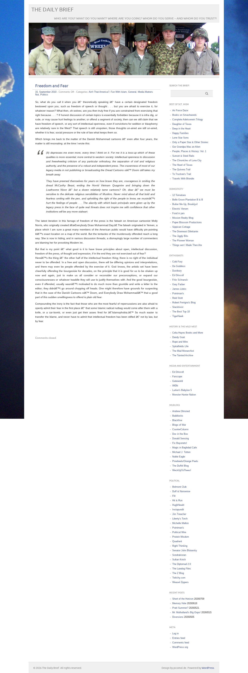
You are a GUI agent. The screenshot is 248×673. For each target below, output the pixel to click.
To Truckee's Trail (181, 174)
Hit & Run (177, 500)
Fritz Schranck (180, 279)
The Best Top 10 (181, 311)
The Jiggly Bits (180, 236)
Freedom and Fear (51, 86)
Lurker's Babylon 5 (182, 390)
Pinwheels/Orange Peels (185, 461)
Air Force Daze (180, 110)
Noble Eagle (178, 456)
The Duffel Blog (180, 465)
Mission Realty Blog (182, 217)
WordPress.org (180, 647)
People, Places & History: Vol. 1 (189, 151)
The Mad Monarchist (183, 350)
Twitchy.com (178, 577)
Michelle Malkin (180, 523)
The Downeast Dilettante (185, 231)
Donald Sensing (180, 438)
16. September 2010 (45, 92)
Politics (44, 94)
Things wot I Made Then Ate (187, 245)
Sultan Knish (179, 559)
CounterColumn (180, 429)
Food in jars (178, 213)
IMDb (175, 385)
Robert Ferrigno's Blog (184, 302)
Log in (175, 633)
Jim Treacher (179, 514)
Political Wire (179, 532)
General (132, 92)
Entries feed (178, 638)
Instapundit (178, 509)
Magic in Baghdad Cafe (184, 447)
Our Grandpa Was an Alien (186, 146)
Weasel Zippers (180, 582)
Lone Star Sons (180, 137)
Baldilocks (177, 415)
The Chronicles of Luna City (187, 160)
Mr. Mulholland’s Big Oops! (186, 612)
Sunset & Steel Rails (183, 155)
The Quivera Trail (181, 169)
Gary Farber (178, 284)
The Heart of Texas (182, 165)
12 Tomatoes (179, 195)
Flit (174, 496)
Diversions (177, 617)
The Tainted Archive (182, 355)
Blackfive (177, 420)
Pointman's (178, 293)
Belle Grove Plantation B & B (187, 199)
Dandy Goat (178, 337)
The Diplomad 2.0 (181, 564)
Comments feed (180, 642)
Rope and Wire (180, 341)
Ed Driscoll (178, 275)
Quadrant (177, 541)
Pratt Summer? (180, 607)
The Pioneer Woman (183, 240)
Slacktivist (177, 307)
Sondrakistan (179, 555)
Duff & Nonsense (181, 491)
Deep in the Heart (181, 128)
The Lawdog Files (181, 568)
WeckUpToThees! (181, 470)
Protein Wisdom (180, 536)
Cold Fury (177, 261)
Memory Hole (179, 603)
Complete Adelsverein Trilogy (187, 119)
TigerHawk (177, 316)
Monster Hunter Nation (184, 394)
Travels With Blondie (183, 178)
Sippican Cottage (181, 227)
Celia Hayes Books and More (187, 332)
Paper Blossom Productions (187, 222)
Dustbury (177, 270)
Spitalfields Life (180, 346)
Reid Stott (177, 298)
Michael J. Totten (181, 452)
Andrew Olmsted (181, 411)
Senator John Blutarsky (184, 550)
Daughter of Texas (182, 124)
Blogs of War (179, 424)
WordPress (208, 668)
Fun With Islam (119, 92)
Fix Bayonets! (179, 443)
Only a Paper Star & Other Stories (190, 142)
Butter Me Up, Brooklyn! (185, 204)
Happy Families (180, 133)
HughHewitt (178, 505)
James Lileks (179, 289)
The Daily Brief (52, 10)
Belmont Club (179, 486)
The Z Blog (178, 573)
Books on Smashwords (184, 115)
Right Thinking (179, 546)
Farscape (177, 376)
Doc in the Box (180, 434)
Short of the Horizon (182, 598)
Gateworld (177, 381)
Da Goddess (178, 266)
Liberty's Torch (180, 518)
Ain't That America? (99, 92)
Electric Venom (180, 208)
